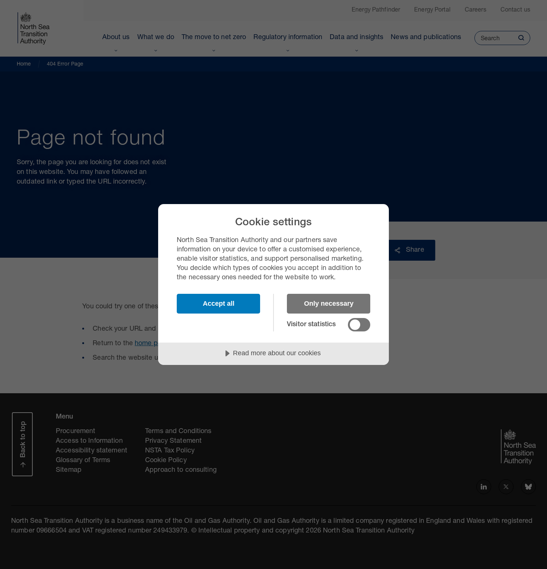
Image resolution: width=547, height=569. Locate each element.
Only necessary (329, 303)
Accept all (218, 303)
